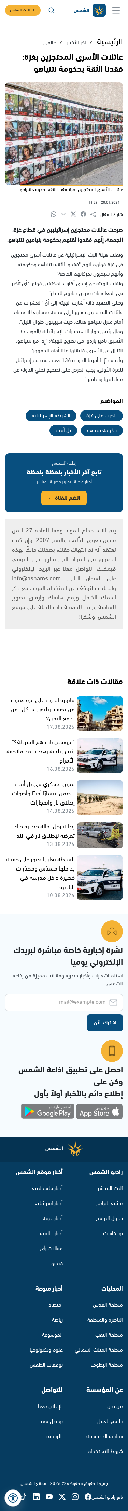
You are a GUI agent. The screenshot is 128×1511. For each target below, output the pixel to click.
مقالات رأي (51, 1249)
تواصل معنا (51, 1422)
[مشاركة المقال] (95, 215)
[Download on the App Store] (99, 1111)
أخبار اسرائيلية (49, 1204)
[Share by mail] (66, 214)
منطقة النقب (109, 1335)
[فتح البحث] (51, 10)
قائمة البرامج (109, 1204)
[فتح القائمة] (116, 10)
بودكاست (113, 1234)
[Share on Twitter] (76, 214)
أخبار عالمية (51, 1234)
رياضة (57, 1320)
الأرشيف (54, 1437)
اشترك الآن (105, 1023)
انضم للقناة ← (64, 498)
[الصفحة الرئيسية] (89, 10)
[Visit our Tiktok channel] (26, 1497)
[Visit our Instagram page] (78, 1497)
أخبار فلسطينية (47, 1188)
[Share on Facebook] (85, 214)
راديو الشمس (106, 1172)
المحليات (112, 1288)
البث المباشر (20, 10)
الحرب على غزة (101, 416)
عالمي (49, 43)
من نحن (115, 1407)
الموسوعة (52, 1335)
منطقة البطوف (107, 1365)
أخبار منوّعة (49, 1288)
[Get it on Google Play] (47, 1111)
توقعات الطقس (46, 1365)
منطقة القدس (108, 1305)
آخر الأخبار (76, 43)
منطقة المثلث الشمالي (99, 1350)
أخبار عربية (53, 1219)
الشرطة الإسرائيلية (51, 416)
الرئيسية (110, 42)
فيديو (57, 1264)
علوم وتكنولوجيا (46, 1350)
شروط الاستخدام (105, 1452)
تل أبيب (63, 430)
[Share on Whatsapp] (56, 214)
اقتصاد (55, 1305)
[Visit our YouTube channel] (52, 1497)
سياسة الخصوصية (104, 1437)
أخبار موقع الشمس (39, 1172)
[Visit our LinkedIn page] (39, 1497)
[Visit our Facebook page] (88, 1497)
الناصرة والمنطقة (105, 1320)
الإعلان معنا (50, 1407)
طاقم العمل (110, 1422)
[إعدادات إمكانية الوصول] (13, 1498)
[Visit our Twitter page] (65, 1497)
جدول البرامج (109, 1219)
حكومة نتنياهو (102, 430)
